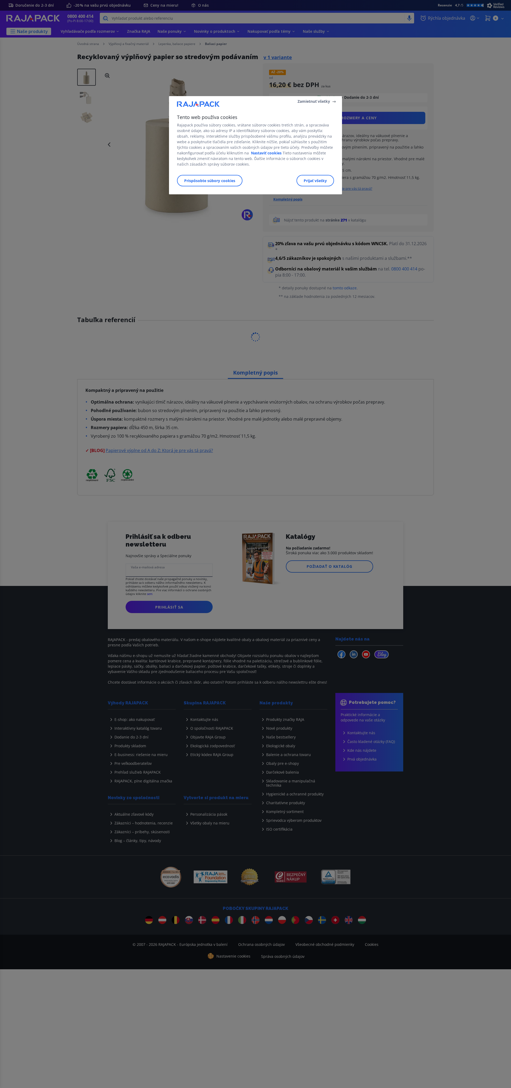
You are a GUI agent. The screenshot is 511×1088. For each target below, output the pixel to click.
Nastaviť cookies (266, 152)
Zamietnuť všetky (314, 101)
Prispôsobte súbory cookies (209, 180)
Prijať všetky (315, 180)
